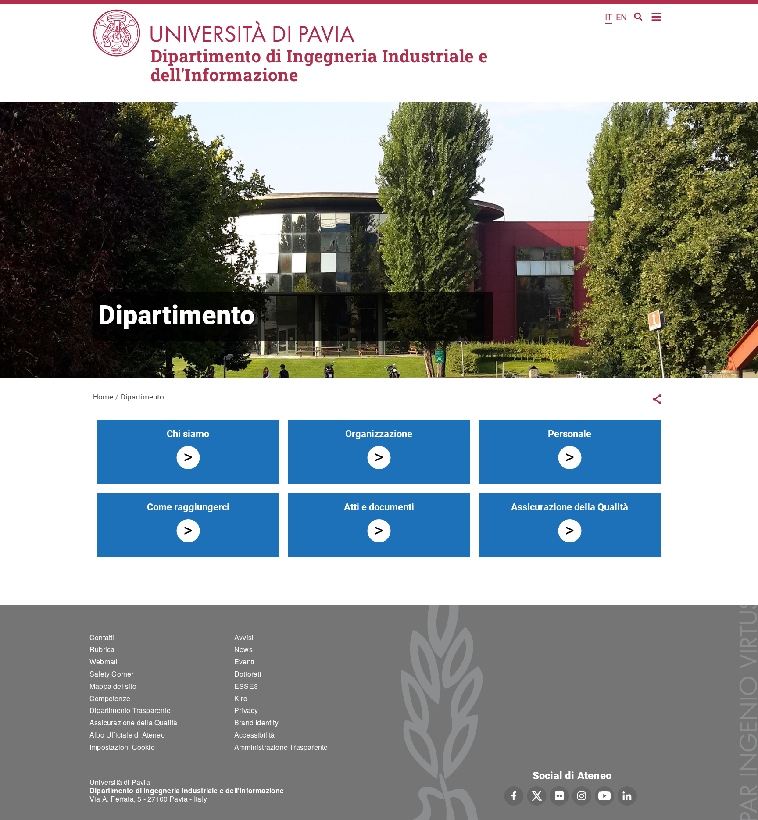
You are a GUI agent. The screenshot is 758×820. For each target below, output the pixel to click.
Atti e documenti (379, 507)
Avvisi (244, 637)
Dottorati (247, 674)
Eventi (244, 661)
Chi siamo (188, 433)
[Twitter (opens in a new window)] (537, 795)
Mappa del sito (112, 686)
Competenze (109, 698)
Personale (569, 433)
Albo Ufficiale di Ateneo (127, 735)
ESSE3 (246, 686)
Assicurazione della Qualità (569, 507)
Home (656, 16)
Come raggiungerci (188, 507)
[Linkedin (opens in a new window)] (627, 795)
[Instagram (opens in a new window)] (582, 795)
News (243, 649)
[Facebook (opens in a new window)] (514, 795)
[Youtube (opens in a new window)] (604, 795)
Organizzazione (378, 433)
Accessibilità (254, 735)
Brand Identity (256, 722)
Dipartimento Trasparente (130, 710)
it (608, 17)
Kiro (240, 698)
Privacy (246, 710)
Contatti (101, 637)
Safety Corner (111, 674)
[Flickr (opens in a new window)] (559, 795)
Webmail (103, 661)
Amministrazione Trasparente (281, 747)
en (621, 17)
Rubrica (101, 649)
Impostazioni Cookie (122, 747)
